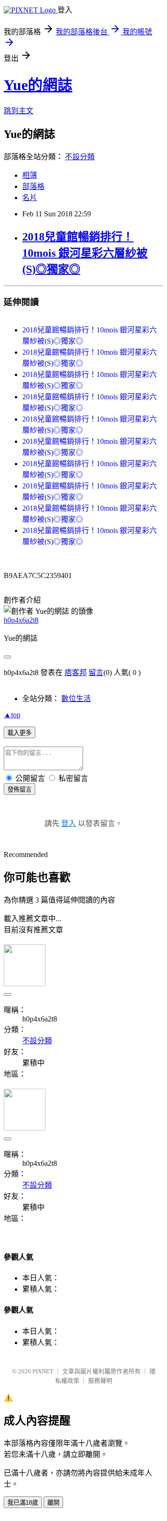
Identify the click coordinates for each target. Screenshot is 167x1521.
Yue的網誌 (38, 85)
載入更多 (19, 732)
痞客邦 (75, 672)
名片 (29, 198)
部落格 (33, 186)
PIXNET (42, 1371)
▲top (12, 715)
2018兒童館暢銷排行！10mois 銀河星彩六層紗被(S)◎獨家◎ (85, 253)
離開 (53, 1502)
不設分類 (80, 157)
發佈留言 (19, 789)
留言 (96, 672)
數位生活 (76, 698)
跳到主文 (18, 111)
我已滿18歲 (22, 1502)
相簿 (29, 175)
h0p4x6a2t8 (21, 620)
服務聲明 (100, 1380)
